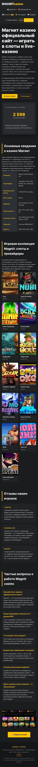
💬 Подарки (31, 15)
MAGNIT (12, 4)
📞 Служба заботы (11, 20)
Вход (21, 20)
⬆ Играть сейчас (10, 96)
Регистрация (25, 96)
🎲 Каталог (7, 15)
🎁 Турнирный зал (24, 9)
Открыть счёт (29, 20)
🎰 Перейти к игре (19, 735)
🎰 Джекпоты (12, 9)
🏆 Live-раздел (20, 15)
